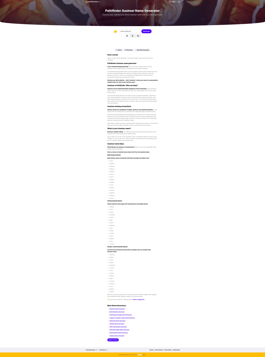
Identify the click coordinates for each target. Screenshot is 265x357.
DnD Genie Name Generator (117, 321)
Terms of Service (159, 350)
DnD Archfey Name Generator (118, 327)
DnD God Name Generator (117, 312)
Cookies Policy (176, 350)
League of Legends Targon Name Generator (122, 318)
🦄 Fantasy (119, 50)
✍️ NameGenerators (91, 350)
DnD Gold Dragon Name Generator (119, 329)
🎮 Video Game (128, 50)
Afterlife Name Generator (117, 324)
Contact (152, 350)
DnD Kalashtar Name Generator (119, 332)
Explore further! (113, 340)
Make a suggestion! (139, 299)
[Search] (179, 1)
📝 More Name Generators (142, 50)
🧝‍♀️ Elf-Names (103, 350)
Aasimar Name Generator (117, 335)
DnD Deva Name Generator (117, 309)
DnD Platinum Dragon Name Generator (121, 315)
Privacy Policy (167, 350)
